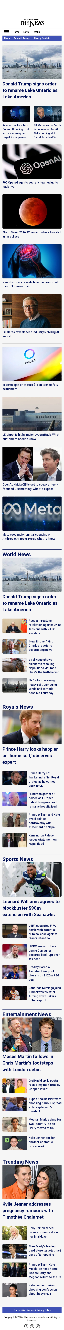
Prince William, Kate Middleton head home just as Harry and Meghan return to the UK (45, 1271)
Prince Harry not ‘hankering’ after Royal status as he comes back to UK (44, 779)
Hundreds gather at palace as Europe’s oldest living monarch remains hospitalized (43, 800)
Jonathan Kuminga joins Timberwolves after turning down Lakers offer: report (45, 994)
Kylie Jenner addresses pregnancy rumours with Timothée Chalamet (27, 1210)
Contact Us (19, 1310)
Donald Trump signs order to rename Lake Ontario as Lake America (30, 90)
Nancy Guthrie (42, 38)
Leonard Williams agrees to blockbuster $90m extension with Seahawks (31, 908)
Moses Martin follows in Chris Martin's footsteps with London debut (27, 1063)
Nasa (7, 38)
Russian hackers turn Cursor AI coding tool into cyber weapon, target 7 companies (15, 131)
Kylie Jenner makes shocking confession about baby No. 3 (43, 1289)
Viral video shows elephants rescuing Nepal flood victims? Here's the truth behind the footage (44, 666)
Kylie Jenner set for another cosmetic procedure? (42, 1142)
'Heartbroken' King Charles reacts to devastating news (41, 645)
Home (16, 31)
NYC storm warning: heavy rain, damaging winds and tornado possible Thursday (43, 687)
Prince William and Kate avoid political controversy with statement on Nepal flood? (44, 821)
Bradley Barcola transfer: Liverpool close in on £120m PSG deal (44, 973)
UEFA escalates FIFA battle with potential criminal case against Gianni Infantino (43, 932)
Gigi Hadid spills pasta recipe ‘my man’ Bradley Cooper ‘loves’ (44, 1085)
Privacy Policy (44, 1310)
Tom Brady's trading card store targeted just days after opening (45, 1250)
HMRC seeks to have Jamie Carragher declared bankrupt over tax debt (44, 953)
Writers (30, 1310)
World (37, 31)
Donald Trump (22, 38)
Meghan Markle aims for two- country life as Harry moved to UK (45, 1124)
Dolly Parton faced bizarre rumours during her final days (44, 1232)
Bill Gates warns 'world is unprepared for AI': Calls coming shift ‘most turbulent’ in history (48, 131)
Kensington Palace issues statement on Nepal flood (43, 839)
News (26, 31)
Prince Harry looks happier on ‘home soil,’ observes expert (30, 755)
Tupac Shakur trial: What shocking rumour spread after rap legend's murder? (45, 1105)
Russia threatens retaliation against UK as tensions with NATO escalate (45, 627)
